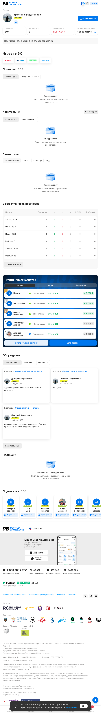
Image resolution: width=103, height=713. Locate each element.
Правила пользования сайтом (14, 595)
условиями (71, 707)
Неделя (19, 285)
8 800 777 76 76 (56, 657)
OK (83, 706)
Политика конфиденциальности (41, 595)
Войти (94, 3)
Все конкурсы (91, 112)
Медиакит (72, 595)
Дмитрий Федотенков (21, 379)
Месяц (50, 285)
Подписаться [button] (89, 18)
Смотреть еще (14, 264)
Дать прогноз (73, 343)
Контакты (61, 595)
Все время (81, 285)
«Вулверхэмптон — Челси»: (74, 371)
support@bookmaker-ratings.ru (20, 660)
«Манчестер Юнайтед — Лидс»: (28, 371)
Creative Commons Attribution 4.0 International (55, 673)
